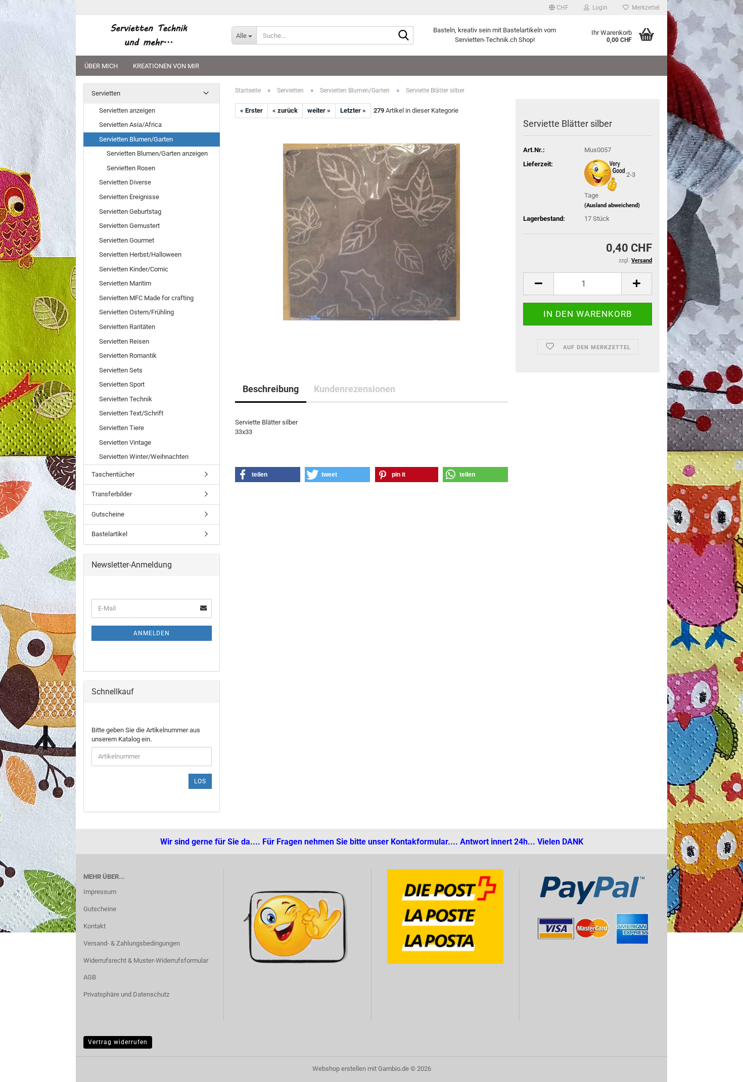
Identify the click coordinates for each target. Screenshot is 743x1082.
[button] (558, 7)
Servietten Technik (125, 399)
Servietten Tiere (121, 428)
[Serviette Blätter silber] (371, 232)
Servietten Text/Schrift (131, 413)
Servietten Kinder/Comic (133, 269)
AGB (89, 977)
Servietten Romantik (128, 355)
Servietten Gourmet (126, 240)
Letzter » (353, 110)
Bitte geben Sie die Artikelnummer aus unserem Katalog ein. (145, 734)
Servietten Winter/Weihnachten (144, 456)
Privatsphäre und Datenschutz (126, 994)
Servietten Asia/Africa (130, 124)
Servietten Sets (121, 370)
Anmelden (151, 633)
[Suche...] (403, 36)
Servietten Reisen (124, 341)
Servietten (105, 93)
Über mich (101, 66)
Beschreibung (271, 389)
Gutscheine (107, 514)
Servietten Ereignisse (129, 197)
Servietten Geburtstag (130, 211)
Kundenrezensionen (354, 389)
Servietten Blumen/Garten (136, 139)
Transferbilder (111, 494)
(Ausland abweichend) (612, 205)
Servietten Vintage (125, 442)
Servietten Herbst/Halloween (140, 254)
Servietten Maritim (125, 283)
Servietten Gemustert (129, 225)
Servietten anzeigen (127, 110)
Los (200, 781)
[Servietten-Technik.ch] (149, 35)
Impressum (99, 892)
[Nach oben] (28, 1066)
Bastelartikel (109, 534)
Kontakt (94, 926)
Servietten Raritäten (127, 327)
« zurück (285, 110)
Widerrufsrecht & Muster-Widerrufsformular (145, 960)
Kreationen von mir (166, 66)
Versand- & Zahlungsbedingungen (131, 943)
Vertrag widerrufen (118, 1042)
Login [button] (598, 7)
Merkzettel (644, 7)
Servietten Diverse (125, 182)
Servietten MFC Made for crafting (146, 298)
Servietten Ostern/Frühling (136, 312)
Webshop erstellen (339, 1068)
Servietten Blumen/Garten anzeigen (157, 153)
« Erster (251, 110)
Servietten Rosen (131, 168)
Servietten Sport (122, 384)
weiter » (319, 110)
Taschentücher (112, 474)
